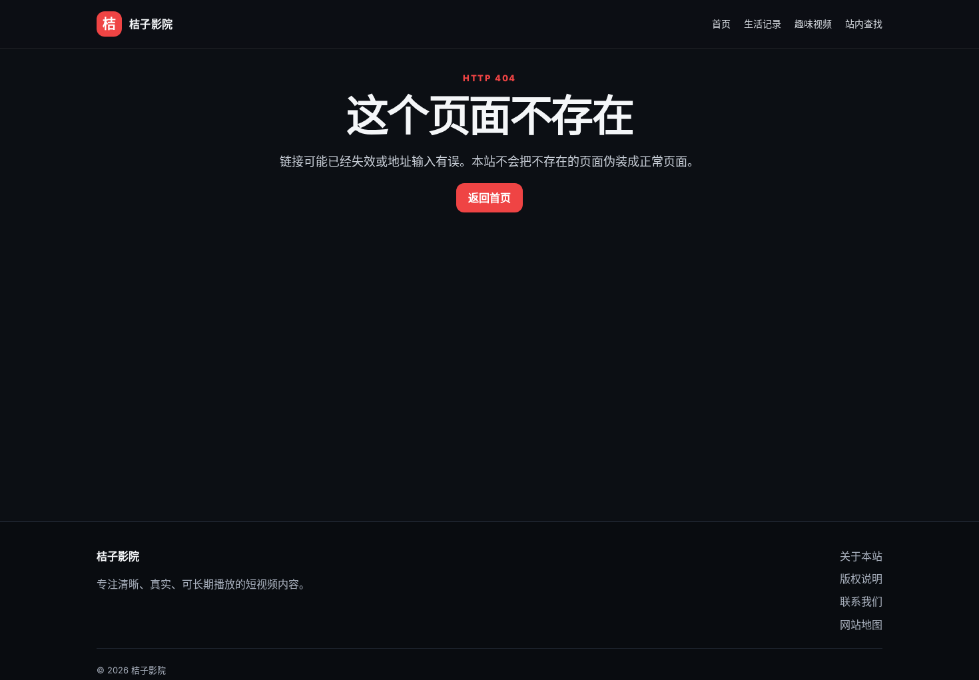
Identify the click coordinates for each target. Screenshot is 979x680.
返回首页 (489, 197)
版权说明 (861, 578)
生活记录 (762, 23)
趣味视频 (813, 23)
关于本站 (861, 556)
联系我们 (861, 601)
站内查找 (863, 23)
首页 (721, 23)
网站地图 (861, 624)
